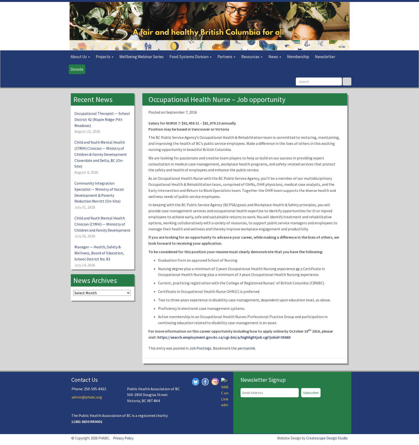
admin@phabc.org (87, 397)
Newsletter (325, 56)
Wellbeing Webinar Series (141, 56)
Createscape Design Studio (327, 438)
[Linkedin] (224, 392)
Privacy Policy (123, 438)
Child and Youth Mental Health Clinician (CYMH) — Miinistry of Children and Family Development (102, 224)
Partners (225, 56)
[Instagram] (215, 381)
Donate (77, 69)
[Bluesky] (195, 381)
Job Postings (200, 348)
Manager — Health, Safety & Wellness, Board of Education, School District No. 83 (99, 252)
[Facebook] (205, 381)
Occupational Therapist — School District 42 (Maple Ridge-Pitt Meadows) (102, 119)
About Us (79, 56)
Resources (250, 56)
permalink (246, 348)
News (273, 56)
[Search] (347, 82)
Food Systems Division (189, 56)
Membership (298, 56)
